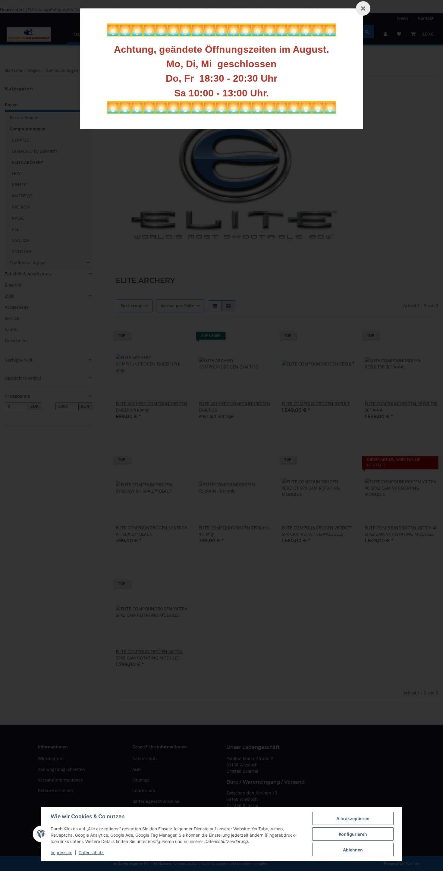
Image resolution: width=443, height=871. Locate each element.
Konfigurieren (353, 834)
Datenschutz (91, 852)
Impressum (61, 852)
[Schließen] (363, 8)
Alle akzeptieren (352, 818)
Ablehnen (353, 849)
